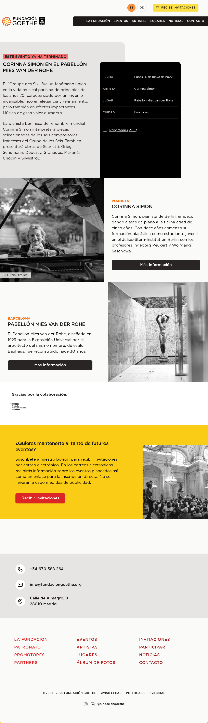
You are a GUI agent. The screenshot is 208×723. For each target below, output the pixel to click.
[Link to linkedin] (92, 704)
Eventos (121, 21)
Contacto (195, 21)
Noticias (176, 21)
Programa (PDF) (123, 130)
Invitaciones (154, 640)
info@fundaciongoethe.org (56, 585)
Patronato (27, 647)
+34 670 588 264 (47, 569)
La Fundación (98, 21)
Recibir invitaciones (40, 498)
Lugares (157, 21)
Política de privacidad (146, 693)
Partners (26, 663)
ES (131, 7)
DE (142, 7)
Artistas (139, 21)
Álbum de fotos (96, 663)
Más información (162, 266)
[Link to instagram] (85, 704)
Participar (152, 647)
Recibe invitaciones (178, 7)
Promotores (29, 655)
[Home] (22, 21)
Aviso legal (111, 693)
